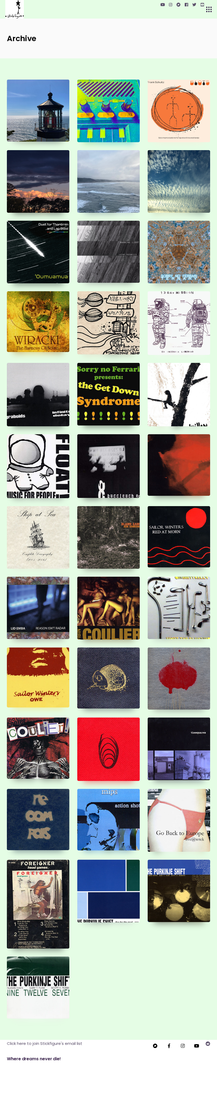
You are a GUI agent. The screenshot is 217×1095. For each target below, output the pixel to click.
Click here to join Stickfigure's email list (44, 1043)
